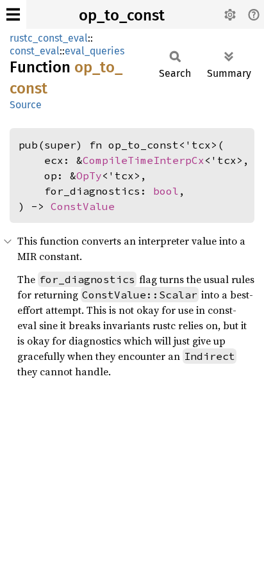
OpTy (89, 175)
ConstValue (83, 206)
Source (26, 105)
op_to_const (122, 15)
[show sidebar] (13, 14)
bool (166, 190)
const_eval (35, 51)
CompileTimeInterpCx (143, 160)
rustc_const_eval (49, 38)
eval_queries (94, 51)
